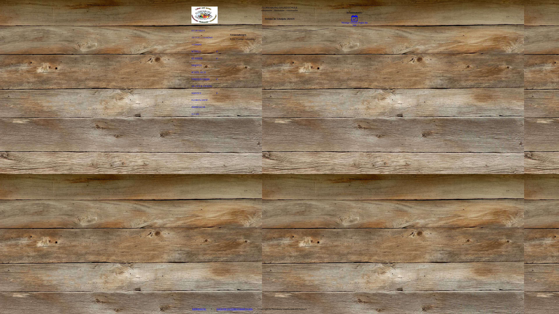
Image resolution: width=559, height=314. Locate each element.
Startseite (198, 30)
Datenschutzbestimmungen (234, 309)
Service (196, 93)
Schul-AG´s (198, 72)
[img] (204, 15)
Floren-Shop (199, 100)
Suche (195, 114)
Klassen (196, 58)
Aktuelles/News (202, 37)
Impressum (198, 107)
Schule (196, 51)
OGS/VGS (196, 65)
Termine (196, 44)
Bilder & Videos (201, 86)
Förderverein (200, 79)
